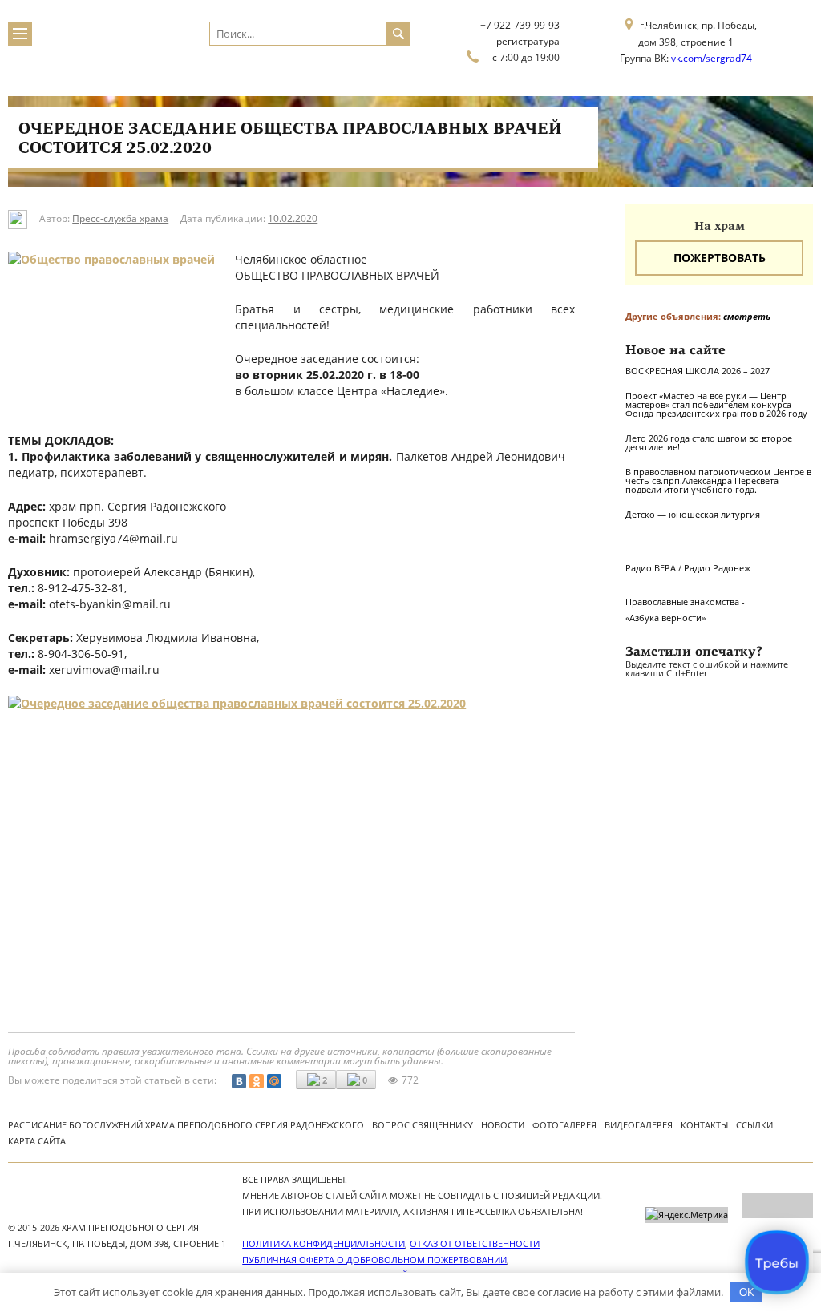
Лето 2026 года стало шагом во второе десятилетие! (708, 442)
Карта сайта (37, 1141)
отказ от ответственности (475, 1243)
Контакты (704, 1125)
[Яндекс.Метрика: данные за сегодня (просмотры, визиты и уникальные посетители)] (686, 1215)
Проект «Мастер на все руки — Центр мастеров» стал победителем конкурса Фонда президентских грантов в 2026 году (716, 404)
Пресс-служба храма (120, 218)
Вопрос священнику (422, 1125)
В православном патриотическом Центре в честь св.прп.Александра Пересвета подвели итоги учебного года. (718, 480)
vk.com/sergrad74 (711, 58)
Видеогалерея (639, 1125)
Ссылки (754, 1125)
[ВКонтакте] (239, 1081)
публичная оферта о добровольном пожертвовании (374, 1259)
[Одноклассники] (256, 1081)
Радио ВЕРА (650, 568)
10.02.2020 (292, 218)
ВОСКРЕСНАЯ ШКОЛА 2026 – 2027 (697, 371)
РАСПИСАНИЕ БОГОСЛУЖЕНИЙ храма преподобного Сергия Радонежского (186, 1125)
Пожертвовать (719, 257)
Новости (502, 1125)
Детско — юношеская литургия (692, 514)
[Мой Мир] (274, 1081)
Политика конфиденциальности (323, 1243)
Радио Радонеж (717, 568)
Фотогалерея (564, 1125)
